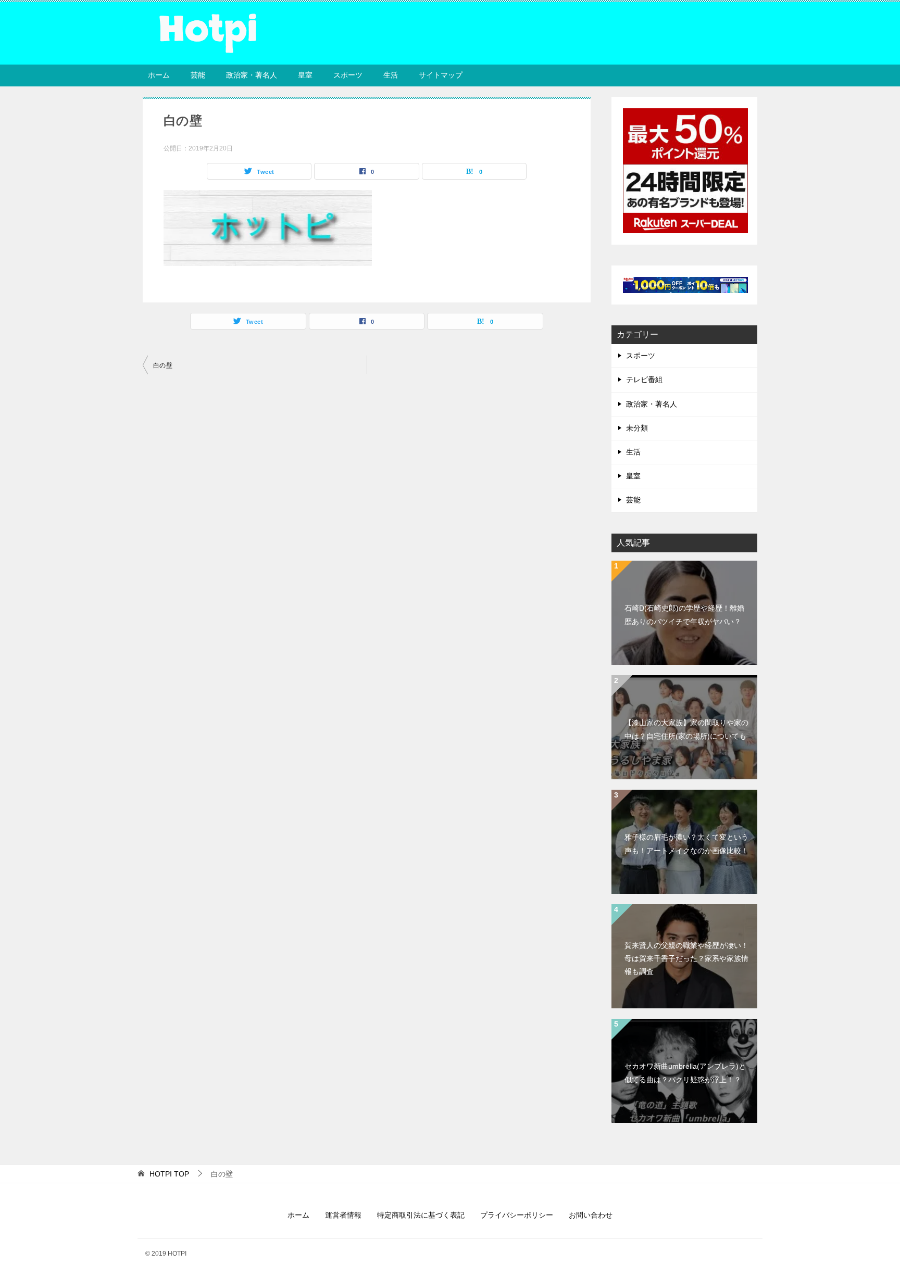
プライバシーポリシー (516, 1215)
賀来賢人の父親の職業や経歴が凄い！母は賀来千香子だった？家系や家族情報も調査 (686, 958)
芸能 (198, 75)
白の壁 (162, 365)
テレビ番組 (644, 379)
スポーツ (347, 75)
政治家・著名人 (251, 75)
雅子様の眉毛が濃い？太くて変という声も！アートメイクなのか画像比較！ (686, 843)
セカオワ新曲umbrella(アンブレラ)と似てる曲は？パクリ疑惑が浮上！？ (685, 1072)
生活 (390, 75)
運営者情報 (343, 1215)
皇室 (305, 75)
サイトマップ (441, 75)
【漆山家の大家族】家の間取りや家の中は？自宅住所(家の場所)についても (686, 729)
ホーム (159, 75)
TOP (169, 1174)
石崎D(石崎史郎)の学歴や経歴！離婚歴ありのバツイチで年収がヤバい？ (684, 614)
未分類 (637, 428)
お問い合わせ (590, 1215)
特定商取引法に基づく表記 (421, 1215)
